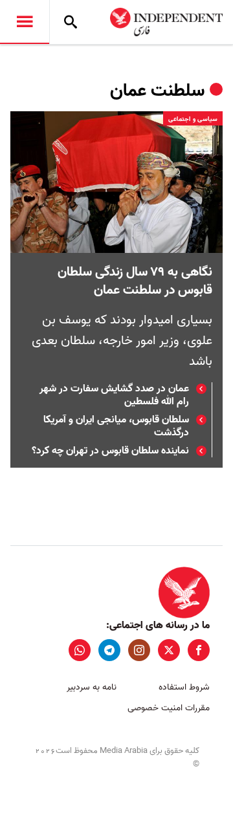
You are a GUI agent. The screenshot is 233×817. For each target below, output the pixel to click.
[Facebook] (199, 650)
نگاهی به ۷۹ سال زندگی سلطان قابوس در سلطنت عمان (135, 281)
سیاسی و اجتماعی (192, 119)
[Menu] (24, 22)
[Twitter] (169, 650)
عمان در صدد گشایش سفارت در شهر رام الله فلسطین (114, 395)
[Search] (70, 22)
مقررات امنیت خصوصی (169, 708)
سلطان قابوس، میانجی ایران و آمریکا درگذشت (116, 426)
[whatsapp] (80, 650)
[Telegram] (109, 650)
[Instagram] (139, 650)
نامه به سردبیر (91, 687)
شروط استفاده (184, 687)
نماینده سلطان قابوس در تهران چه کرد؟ (110, 450)
